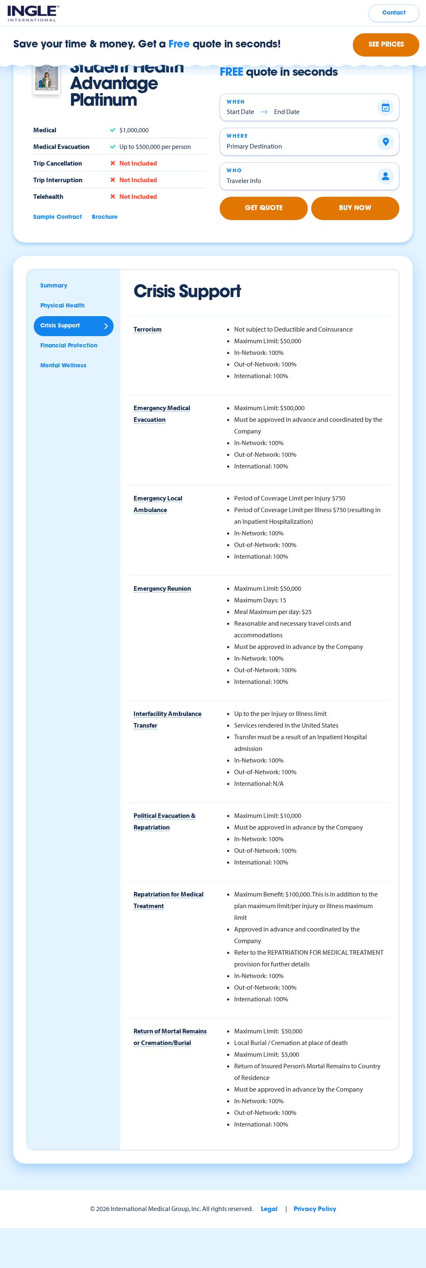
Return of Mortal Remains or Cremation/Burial (170, 1037)
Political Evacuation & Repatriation (165, 821)
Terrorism (148, 329)
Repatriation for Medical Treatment (168, 900)
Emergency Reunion (162, 588)
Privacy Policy (315, 1209)
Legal (269, 1209)
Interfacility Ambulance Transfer (167, 719)
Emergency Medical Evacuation (162, 413)
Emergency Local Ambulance (158, 504)
